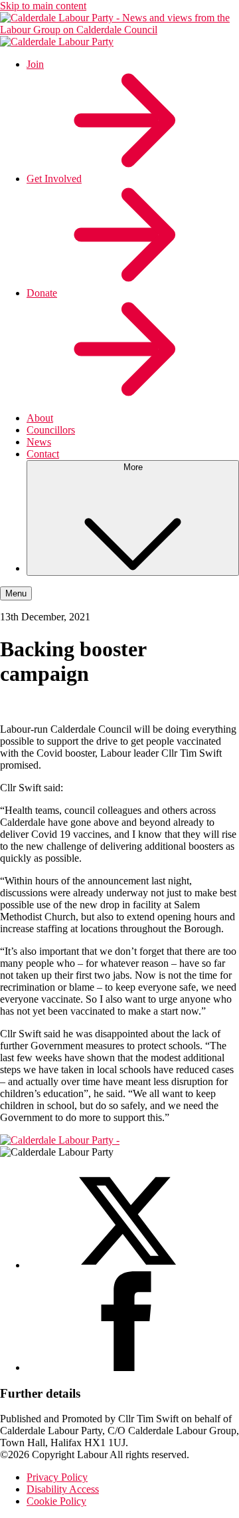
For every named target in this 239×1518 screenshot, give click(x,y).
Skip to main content (43, 5)
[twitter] (126, 1265)
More (133, 467)
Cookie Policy (56, 1501)
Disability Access (63, 1489)
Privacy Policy (57, 1477)
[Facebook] (126, 1367)
